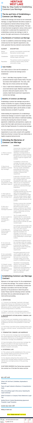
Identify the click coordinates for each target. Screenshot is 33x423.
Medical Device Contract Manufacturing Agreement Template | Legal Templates (15, 401)
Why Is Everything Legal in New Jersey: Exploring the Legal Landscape (15, 391)
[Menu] (2, 3)
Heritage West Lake (16, 2)
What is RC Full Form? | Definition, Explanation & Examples (14, 382)
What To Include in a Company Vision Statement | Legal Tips (16, 396)
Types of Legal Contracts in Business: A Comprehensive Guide (16, 387)
